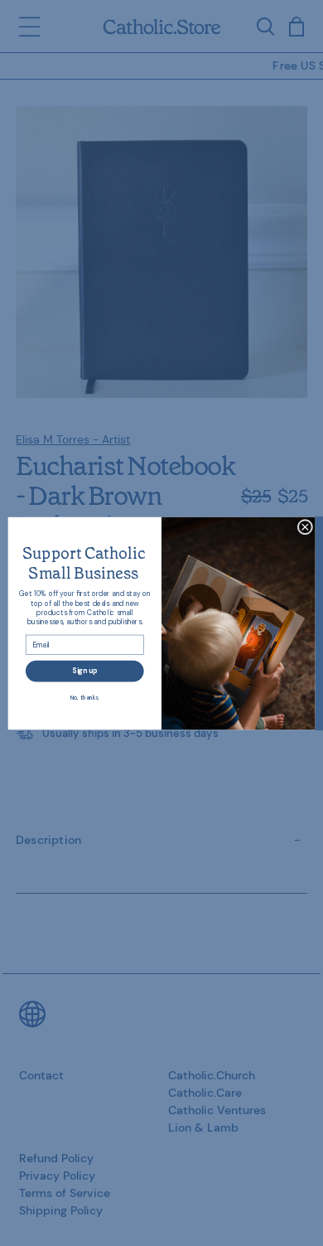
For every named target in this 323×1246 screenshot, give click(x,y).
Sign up (84, 670)
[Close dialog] (305, 527)
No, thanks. (84, 697)
